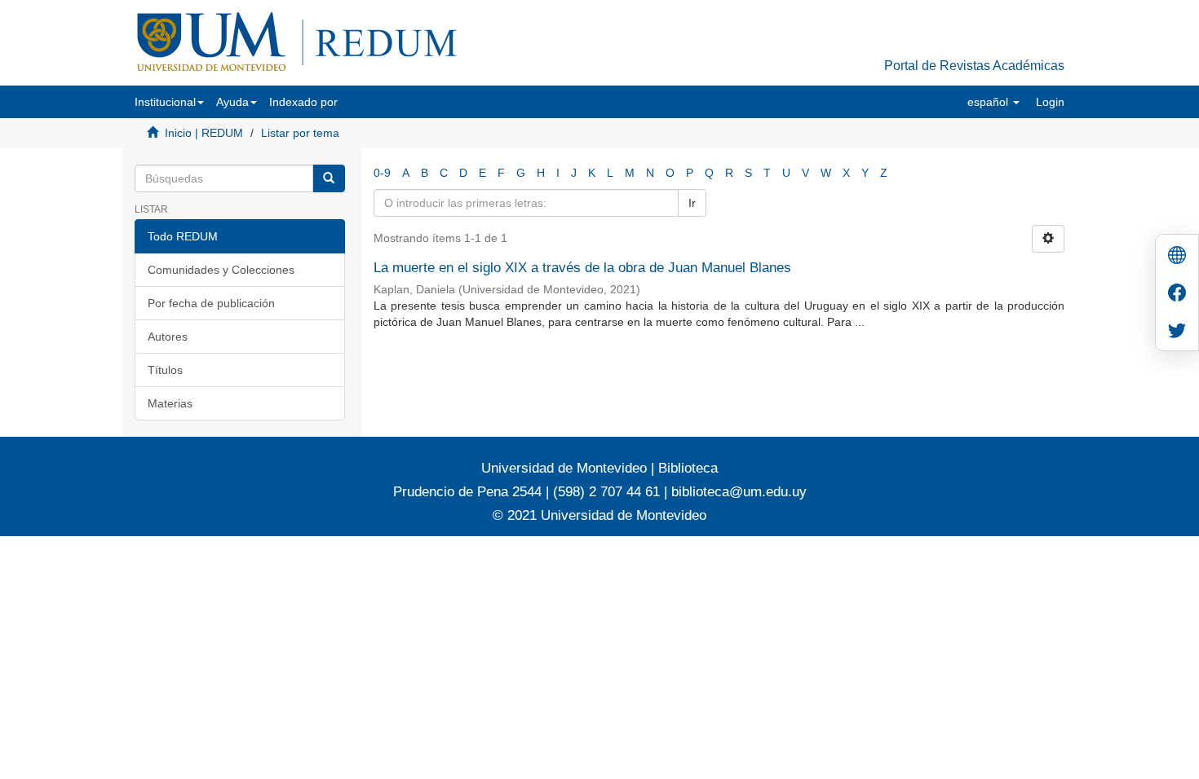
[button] (169, 102)
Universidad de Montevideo (566, 468)
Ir (692, 202)
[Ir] (328, 178)
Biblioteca (686, 468)
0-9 (382, 172)
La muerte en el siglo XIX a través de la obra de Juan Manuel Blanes (582, 267)
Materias (170, 403)
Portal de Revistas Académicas (974, 66)
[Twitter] (1177, 332)
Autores (168, 336)
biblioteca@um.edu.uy (739, 492)
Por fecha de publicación (211, 303)
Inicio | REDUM (204, 132)
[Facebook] (1177, 294)
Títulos (165, 369)
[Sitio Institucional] (1177, 257)
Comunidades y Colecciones (221, 269)
